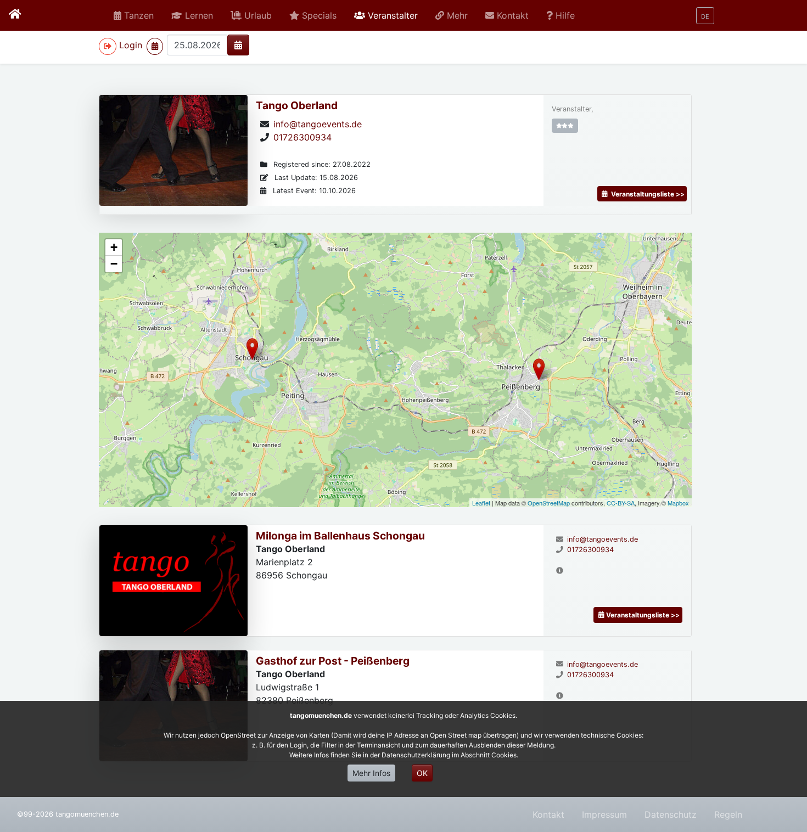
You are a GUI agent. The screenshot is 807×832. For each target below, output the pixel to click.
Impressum (604, 814)
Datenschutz (671, 814)
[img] (238, 45)
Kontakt (548, 814)
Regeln (728, 814)
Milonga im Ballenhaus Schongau (340, 535)
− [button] (113, 264)
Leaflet (481, 502)
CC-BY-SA (621, 502)
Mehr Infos (371, 773)
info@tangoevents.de (317, 124)
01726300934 (302, 137)
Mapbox (678, 502)
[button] (192, 15)
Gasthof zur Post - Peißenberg (333, 660)
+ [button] (113, 247)
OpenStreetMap (549, 502)
